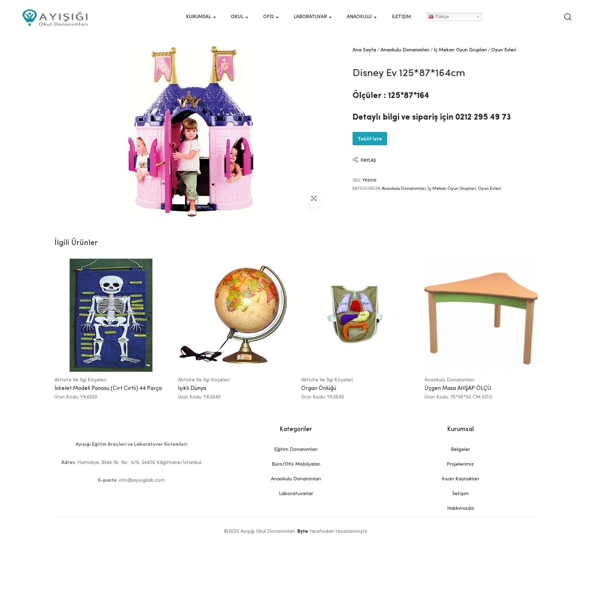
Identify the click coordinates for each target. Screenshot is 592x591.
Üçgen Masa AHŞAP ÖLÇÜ (457, 388)
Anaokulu (360, 16)
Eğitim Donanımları (296, 449)
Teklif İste (370, 138)
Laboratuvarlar (296, 493)
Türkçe (441, 16)
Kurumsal (199, 16)
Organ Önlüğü (318, 388)
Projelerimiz (460, 464)
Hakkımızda (460, 508)
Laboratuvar (311, 16)
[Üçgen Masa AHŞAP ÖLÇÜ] (481, 315)
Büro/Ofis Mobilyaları (296, 464)
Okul (238, 16)
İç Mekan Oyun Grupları (460, 50)
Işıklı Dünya (192, 388)
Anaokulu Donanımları (405, 50)
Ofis (269, 16)
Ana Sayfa (364, 50)
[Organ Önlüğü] (357, 315)
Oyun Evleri (503, 50)
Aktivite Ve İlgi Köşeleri (80, 380)
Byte (302, 531)
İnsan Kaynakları (460, 479)
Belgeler (460, 449)
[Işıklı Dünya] (234, 315)
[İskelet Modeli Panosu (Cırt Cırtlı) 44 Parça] (111, 315)
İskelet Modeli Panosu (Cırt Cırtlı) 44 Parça (108, 388)
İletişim (401, 16)
